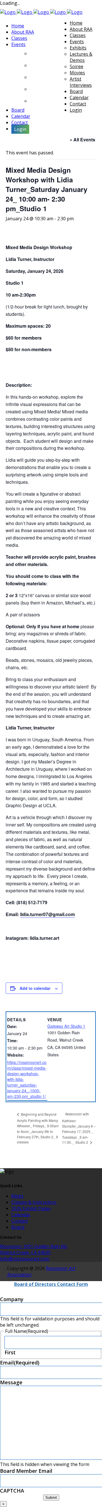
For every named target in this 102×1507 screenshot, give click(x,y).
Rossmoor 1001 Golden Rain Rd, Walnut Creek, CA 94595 (33, 1249)
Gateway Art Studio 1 (66, 1026)
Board (17, 1227)
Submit (51, 1497)
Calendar (20, 1215)
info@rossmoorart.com (24, 1259)
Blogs (17, 1196)
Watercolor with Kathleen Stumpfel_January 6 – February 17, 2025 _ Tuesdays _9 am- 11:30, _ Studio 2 (79, 1127)
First (10, 1352)
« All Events (82, 139)
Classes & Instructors (33, 1202)
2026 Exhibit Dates (31, 1208)
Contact (19, 1221)
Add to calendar (35, 988)
